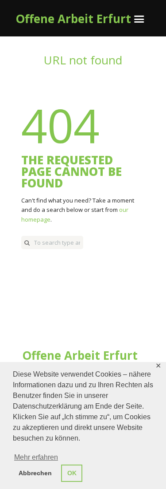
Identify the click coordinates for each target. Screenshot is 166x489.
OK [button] (72, 473)
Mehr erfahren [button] (36, 457)
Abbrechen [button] (35, 473)
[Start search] (27, 242)
